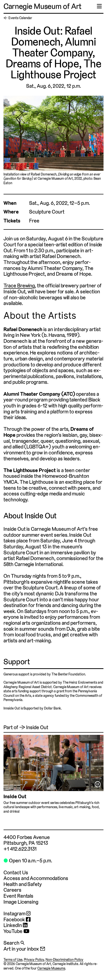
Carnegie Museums (51, 968)
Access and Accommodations (35, 878)
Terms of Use (12, 959)
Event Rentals (18, 895)
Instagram (14, 914)
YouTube (13, 931)
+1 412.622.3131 (20, 848)
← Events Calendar (17, 18)
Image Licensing (20, 901)
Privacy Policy (34, 959)
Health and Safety (22, 884)
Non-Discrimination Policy (64, 959)
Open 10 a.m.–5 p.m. (27, 860)
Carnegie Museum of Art (42, 6)
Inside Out (14, 796)
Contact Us (15, 872)
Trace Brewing (19, 285)
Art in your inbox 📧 (24, 948)
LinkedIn (13, 925)
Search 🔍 (13, 942)
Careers (12, 890)
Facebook (14, 920)
